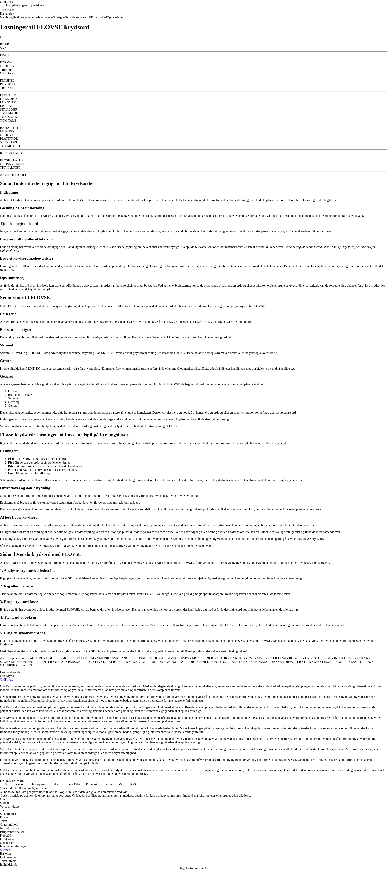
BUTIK (222, 658)
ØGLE (67, 658)
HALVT (234, 661)
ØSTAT (60, 661)
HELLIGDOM (84, 658)
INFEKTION (343, 658)
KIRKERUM (112, 661)
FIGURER (53, 658)
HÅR (307, 661)
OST (251, 658)
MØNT (197, 658)
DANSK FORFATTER (285, 661)
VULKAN (361, 658)
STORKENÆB (10, 661)
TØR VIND (139, 661)
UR (125, 661)
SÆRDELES (259, 661)
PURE (38, 658)
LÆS (367, 661)
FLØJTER (45, 661)
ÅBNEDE (156, 661)
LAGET (356, 661)
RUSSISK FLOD (146, 658)
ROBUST (295, 658)
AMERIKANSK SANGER (115, 658)
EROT (87, 661)
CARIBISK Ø (9, 665)
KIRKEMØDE (324, 661)
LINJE (261, 658)
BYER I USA (277, 658)
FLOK (326, 658)
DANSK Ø (237, 658)
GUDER (342, 661)
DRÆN (184, 658)
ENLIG (209, 658)
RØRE (191, 661)
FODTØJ (220, 661)
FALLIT (26, 665)
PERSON (74, 661)
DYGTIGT (312, 658)
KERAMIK (169, 658)
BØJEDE (205, 661)
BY (245, 661)
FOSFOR (29, 661)
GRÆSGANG (175, 661)
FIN (97, 661)
